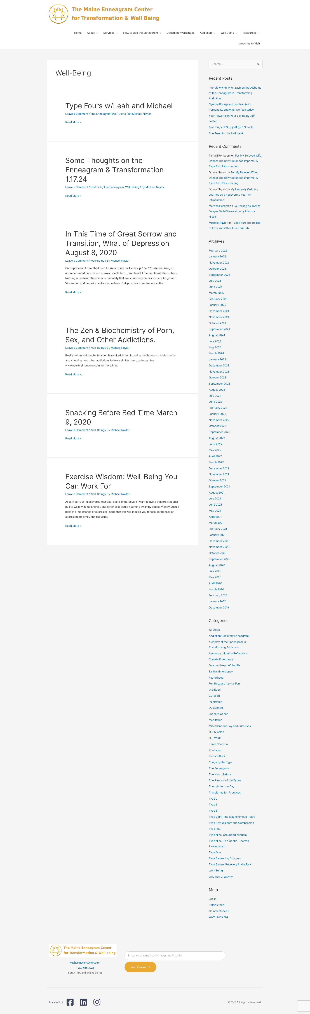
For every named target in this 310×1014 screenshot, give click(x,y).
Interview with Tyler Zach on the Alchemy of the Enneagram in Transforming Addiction (235, 93)
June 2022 (215, 444)
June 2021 (215, 504)
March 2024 (216, 353)
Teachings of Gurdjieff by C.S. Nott (231, 127)
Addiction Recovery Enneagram (229, 636)
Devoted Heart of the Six (224, 665)
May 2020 (215, 577)
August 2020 (217, 565)
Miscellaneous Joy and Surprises (230, 726)
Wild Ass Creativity (221, 876)
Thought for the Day (221, 786)
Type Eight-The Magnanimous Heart (232, 816)
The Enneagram (100, 113)
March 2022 (216, 462)
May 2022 (215, 450)
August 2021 (217, 492)
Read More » (73, 122)
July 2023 (215, 395)
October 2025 (217, 268)
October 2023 (217, 377)
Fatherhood (216, 677)
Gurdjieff (214, 695)
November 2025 (219, 262)
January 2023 (217, 414)
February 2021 (218, 528)
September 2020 (219, 559)
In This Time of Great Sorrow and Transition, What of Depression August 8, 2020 (121, 243)
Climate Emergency (221, 659)
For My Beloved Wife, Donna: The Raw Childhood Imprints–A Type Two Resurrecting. (235, 161)
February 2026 (218, 250)
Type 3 (213, 804)
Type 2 (213, 798)
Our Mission (216, 732)
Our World (215, 738)
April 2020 (215, 583)
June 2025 (215, 286)
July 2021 (215, 498)
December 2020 (219, 541)
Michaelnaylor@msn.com (85, 962)
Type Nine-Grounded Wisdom (228, 835)
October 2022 (217, 426)
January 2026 (217, 256)
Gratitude (96, 187)
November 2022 (219, 420)
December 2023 (219, 365)
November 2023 (219, 371)
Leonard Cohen (218, 714)
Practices (215, 750)
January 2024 (217, 359)
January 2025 (217, 305)
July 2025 (215, 280)
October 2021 (217, 480)
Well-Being (119, 113)
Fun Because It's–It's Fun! (225, 683)
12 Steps (214, 629)
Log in (213, 899)
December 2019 (219, 607)
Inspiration (215, 701)
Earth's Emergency (221, 671)
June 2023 (215, 401)
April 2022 (215, 456)
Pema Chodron (218, 744)
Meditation (215, 720)
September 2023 (219, 383)
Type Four (215, 828)
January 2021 (217, 535)
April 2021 (215, 516)
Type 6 (213, 810)
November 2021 (219, 474)
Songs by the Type (220, 762)
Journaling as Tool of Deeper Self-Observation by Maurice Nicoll (234, 211)
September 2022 (219, 432)
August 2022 (217, 438)
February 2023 (218, 407)
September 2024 (219, 329)
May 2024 (215, 347)
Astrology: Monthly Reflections (228, 653)
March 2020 (216, 589)
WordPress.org (218, 917)
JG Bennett (216, 707)
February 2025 (218, 299)
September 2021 (219, 486)
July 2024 (215, 341)
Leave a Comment (76, 113)
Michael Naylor (218, 222)
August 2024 (217, 335)
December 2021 (219, 468)
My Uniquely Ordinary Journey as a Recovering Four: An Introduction (233, 195)
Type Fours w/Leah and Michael (119, 105)
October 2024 (217, 323)
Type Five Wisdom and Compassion (231, 823)
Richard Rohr (217, 756)
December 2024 (219, 311)
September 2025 (219, 274)
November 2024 (219, 317)
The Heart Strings (220, 774)
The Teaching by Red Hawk (226, 133)
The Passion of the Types (225, 780)
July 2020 (215, 571)
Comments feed (219, 911)
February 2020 (218, 595)
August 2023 (217, 389)
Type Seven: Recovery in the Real (230, 864)
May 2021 (215, 510)
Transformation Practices (225, 792)
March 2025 (216, 293)
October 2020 (217, 553)
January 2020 (217, 601)
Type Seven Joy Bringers (225, 858)
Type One (215, 852)
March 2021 (216, 522)
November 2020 (219, 547)
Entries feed (216, 905)
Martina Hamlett (219, 206)
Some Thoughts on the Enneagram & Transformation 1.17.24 (114, 169)
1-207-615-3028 (85, 967)
